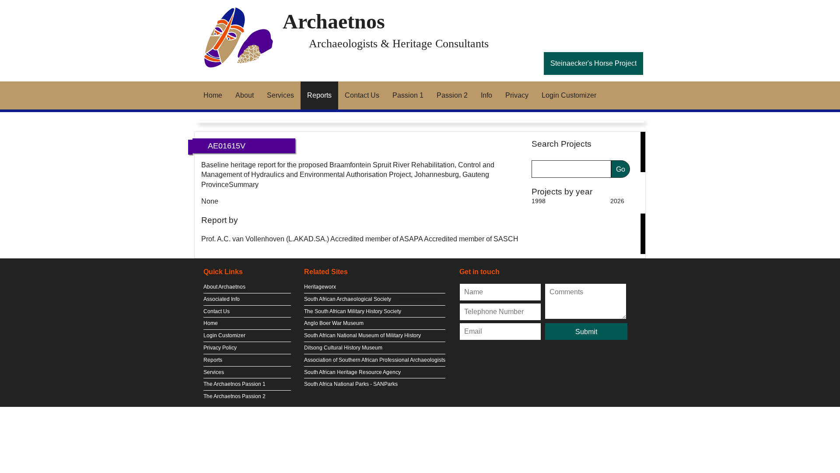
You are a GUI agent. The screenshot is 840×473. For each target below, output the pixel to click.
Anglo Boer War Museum (334, 323)
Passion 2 (452, 95)
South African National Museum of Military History (362, 335)
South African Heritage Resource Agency (352, 372)
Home (212, 95)
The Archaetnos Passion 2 (234, 396)
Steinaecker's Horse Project (593, 63)
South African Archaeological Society (347, 299)
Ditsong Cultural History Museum (343, 348)
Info (486, 95)
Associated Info (221, 299)
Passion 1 (408, 95)
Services (280, 95)
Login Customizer (569, 95)
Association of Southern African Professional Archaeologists (374, 360)
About (244, 95)
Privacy (516, 95)
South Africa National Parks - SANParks (351, 384)
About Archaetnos (224, 287)
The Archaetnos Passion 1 (234, 384)
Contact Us (362, 95)
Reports (319, 95)
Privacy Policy (220, 348)
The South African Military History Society (352, 311)
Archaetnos (334, 21)
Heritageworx (320, 287)
